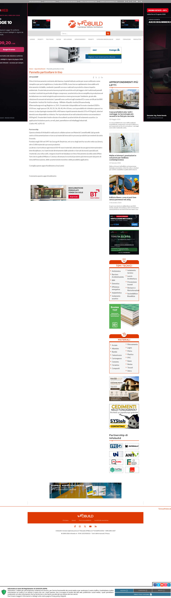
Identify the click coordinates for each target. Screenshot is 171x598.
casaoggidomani (50, 1)
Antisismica (116, 271)
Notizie (58, 39)
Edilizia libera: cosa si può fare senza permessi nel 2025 (122, 198)
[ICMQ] (116, 462)
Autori (74, 520)
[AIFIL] (132, 470)
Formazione (127, 39)
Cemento (115, 362)
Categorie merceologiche (105, 39)
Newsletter (137, 39)
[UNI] (116, 454)
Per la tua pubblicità (85, 520)
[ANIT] (132, 454)
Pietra (129, 351)
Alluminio (115, 348)
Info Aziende (68, 39)
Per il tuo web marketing (88, 1)
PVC (129, 358)
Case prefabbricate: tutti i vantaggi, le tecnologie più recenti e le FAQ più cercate (121, 114)
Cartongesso (117, 358)
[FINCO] (132, 462)
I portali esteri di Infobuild (68, 1)
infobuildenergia (35, 1)
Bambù (114, 352)
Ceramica (115, 365)
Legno (129, 348)
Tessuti (130, 368)
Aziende (32, 39)
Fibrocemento (132, 344)
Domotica (115, 284)
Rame (129, 361)
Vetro (129, 371)
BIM (113, 280)
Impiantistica (117, 293)
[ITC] (116, 446)
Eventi (118, 39)
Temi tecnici (50, 39)
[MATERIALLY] (132, 446)
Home (31, 69)
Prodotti (40, 39)
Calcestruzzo (117, 355)
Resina (129, 364)
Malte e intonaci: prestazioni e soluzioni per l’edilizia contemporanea (122, 157)
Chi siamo (65, 520)
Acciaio (114, 345)
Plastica (130, 354)
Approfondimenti (80, 39)
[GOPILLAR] (116, 470)
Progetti (91, 39)
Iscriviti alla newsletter (108, 1)
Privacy (107, 533)
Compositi (116, 368)
